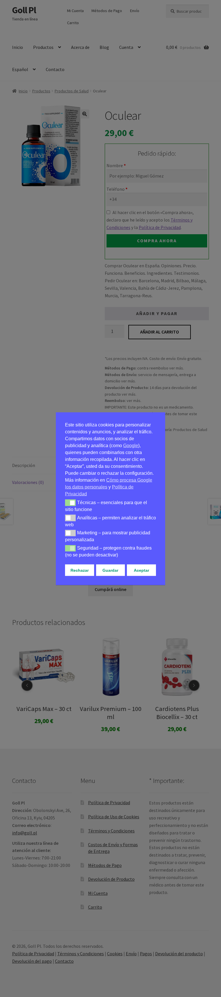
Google (130, 445)
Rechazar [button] (80, 570)
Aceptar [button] (141, 570)
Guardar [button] (110, 570)
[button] (70, 503)
